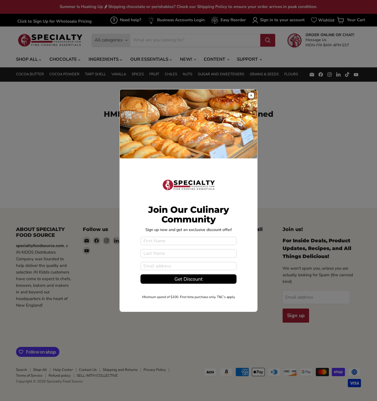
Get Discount (188, 279)
